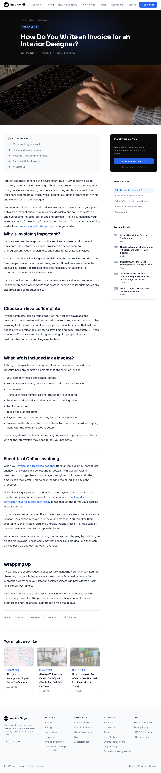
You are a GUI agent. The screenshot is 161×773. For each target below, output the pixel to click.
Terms (132, 766)
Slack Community (83, 732)
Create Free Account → (133, 161)
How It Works (51, 732)
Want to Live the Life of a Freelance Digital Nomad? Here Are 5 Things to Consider (136, 276)
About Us (109, 722)
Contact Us (109, 727)
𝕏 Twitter (19, 617)
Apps (103, 4)
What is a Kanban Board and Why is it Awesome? (134, 290)
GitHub (107, 732)
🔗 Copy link (70, 617)
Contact (153, 766)
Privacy (142, 766)
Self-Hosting (110, 737)
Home (23, 20)
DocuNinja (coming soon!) (117, 751)
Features (36, 4)
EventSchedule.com (114, 741)
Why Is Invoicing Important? (26, 144)
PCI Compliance (142, 737)
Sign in (132, 4)
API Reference (81, 741)
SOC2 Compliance (143, 732)
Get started (148, 4)
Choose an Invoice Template (27, 150)
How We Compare (67, 4)
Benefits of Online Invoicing (26, 161)
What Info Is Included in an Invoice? (30, 155)
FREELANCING (30, 27)
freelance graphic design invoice (38, 226)
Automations (117, 4)
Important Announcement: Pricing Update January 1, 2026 (136, 263)
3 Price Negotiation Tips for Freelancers (133, 236)
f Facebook (52, 617)
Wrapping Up (19, 167)
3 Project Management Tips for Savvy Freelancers (18, 678)
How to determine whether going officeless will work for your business (136, 250)
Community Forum (83, 727)
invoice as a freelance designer (36, 465)
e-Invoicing (50, 737)
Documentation (82, 722)
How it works (88, 4)
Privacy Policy (141, 727)
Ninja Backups (111, 746)
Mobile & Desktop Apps (56, 748)
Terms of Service (143, 722)
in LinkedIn (35, 617)
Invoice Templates (54, 741)
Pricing (50, 4)
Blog (31, 20)
